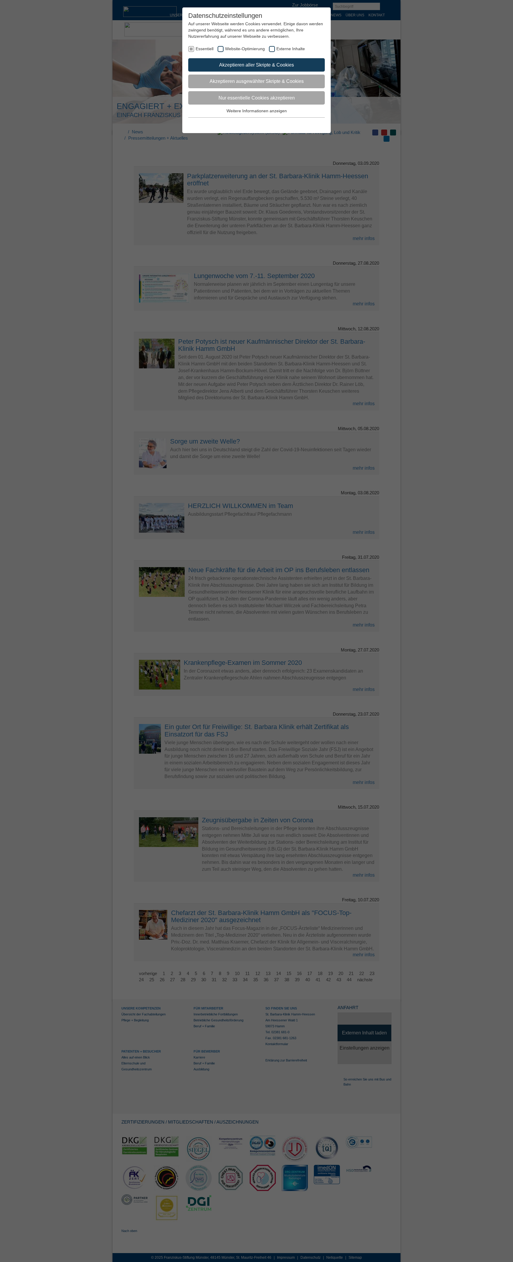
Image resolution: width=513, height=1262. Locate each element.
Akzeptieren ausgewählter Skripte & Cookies (257, 81)
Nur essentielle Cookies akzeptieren (256, 97)
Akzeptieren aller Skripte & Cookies (256, 64)
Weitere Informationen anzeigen (257, 110)
